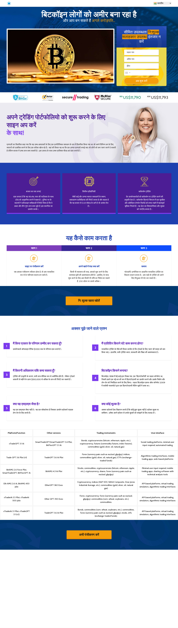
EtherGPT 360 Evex (54, 485)
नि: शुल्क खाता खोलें (89, 300)
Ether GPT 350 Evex (54, 499)
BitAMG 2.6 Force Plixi (16, 469)
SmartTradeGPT (42, 442)
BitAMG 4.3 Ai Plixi (53, 471)
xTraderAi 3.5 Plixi (12, 497)
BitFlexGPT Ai (24, 473)
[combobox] (127, 72)
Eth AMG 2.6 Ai (10, 483)
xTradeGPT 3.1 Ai (16, 443)
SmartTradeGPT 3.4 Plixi (61, 442)
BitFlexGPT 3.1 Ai (54, 445)
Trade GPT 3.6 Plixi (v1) (16, 457)
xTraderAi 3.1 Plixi (11, 511)
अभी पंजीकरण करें (89, 534)
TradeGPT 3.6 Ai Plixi (53, 457)
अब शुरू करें (141, 80)
